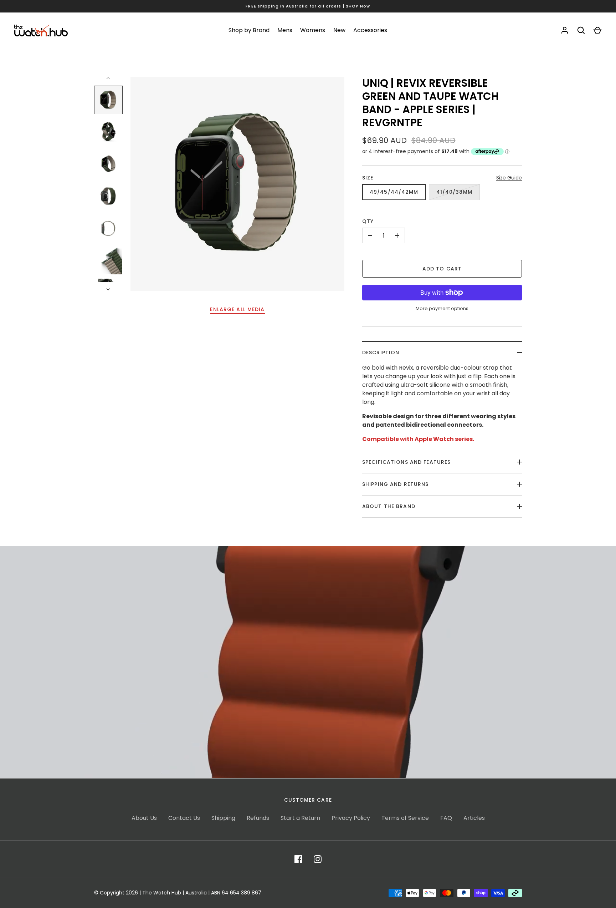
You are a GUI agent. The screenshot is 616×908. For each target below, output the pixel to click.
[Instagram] (317, 859)
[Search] (581, 30)
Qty (368, 221)
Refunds (258, 818)
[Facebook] (298, 859)
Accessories (370, 30)
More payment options (442, 308)
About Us (144, 818)
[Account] (565, 30)
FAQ (446, 818)
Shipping (223, 818)
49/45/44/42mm (394, 192)
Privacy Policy (351, 818)
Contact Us (184, 818)
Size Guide (509, 177)
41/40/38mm (454, 192)
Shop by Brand (249, 30)
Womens (312, 30)
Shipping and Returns (395, 484)
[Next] (109, 289)
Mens (284, 30)
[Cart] (597, 30)
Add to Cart (442, 268)
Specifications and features (406, 462)
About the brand (388, 506)
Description (380, 352)
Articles (474, 818)
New (339, 30)
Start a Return (300, 818)
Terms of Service (405, 818)
